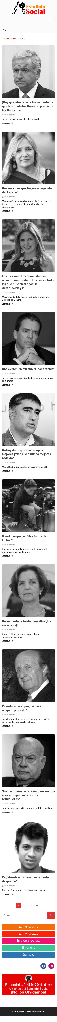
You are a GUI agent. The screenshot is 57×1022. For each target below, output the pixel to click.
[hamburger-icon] (53, 19)
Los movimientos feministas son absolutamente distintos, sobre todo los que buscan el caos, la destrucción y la (28, 282)
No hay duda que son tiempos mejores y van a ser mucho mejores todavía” (26, 454)
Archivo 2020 (30, 933)
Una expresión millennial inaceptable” (28, 369)
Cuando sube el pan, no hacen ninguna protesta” (22, 708)
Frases (30, 954)
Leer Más (6, 123)
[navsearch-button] (4, 26)
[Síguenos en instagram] (51, 966)
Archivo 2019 (30, 926)
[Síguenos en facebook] (44, 966)
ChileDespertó (9, 115)
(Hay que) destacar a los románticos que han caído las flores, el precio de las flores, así (27, 106)
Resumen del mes (29, 940)
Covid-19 (29, 947)
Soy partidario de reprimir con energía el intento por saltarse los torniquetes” (28, 795)
